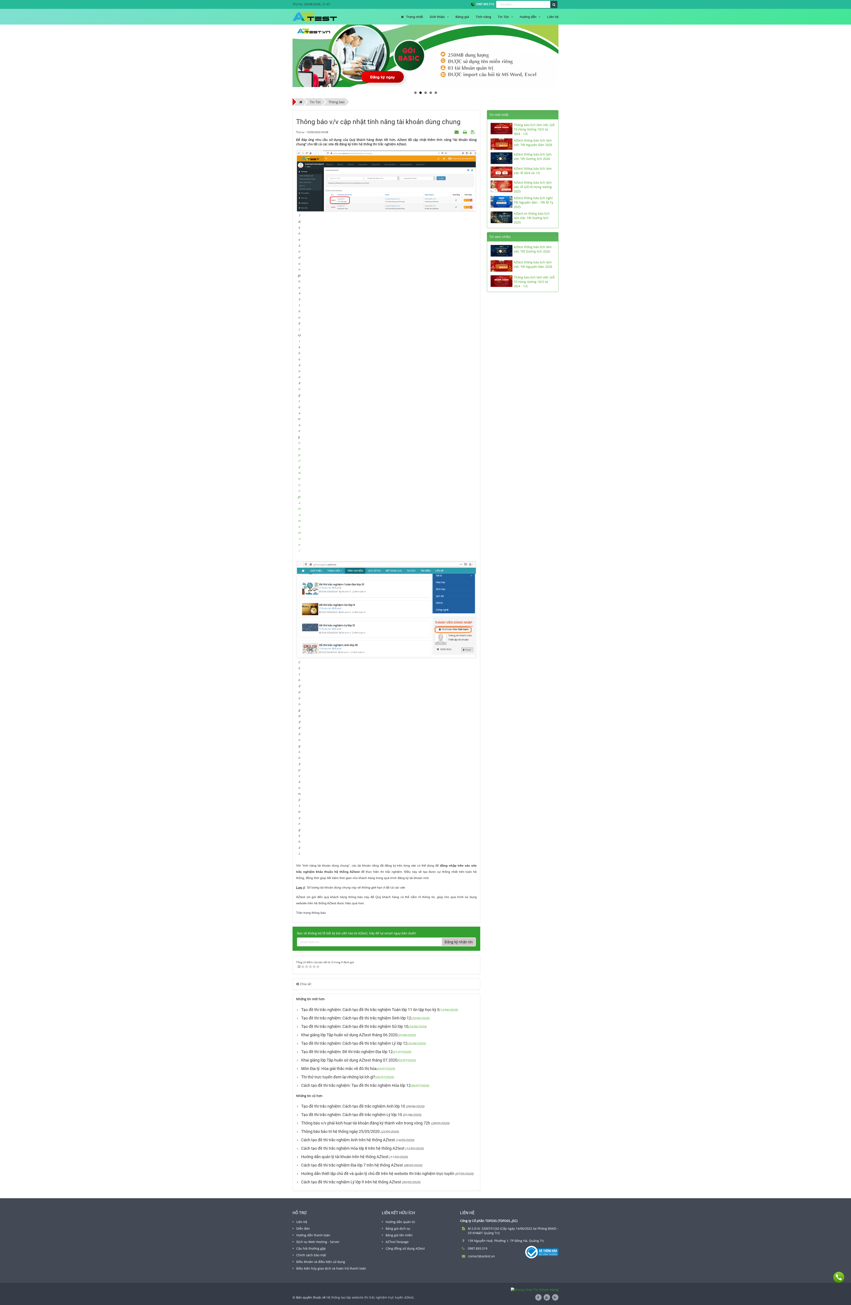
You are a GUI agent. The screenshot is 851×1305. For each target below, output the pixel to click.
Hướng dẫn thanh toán (313, 1235)
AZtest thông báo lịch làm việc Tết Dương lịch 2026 (533, 156)
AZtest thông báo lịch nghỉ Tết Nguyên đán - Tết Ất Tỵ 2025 (533, 202)
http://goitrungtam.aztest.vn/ (299, 496)
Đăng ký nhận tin (459, 941)
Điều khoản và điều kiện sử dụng (320, 1262)
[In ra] (465, 132)
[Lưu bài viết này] (473, 132)
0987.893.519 (484, 4)
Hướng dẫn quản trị (400, 1222)
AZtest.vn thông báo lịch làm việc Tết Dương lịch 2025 (532, 217)
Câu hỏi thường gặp (311, 1248)
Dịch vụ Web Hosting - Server (318, 1242)
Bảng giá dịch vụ (398, 1228)
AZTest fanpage (397, 1242)
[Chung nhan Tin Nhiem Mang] (534, 1289)
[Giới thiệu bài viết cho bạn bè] (457, 132)
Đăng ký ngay (382, 76)
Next (565, 55)
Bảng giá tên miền (399, 1235)
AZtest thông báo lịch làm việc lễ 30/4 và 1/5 (533, 170)
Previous (285, 55)
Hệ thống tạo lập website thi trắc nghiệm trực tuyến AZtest (370, 1297)
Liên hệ (301, 1222)
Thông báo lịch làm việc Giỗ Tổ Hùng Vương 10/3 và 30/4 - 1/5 (534, 129)
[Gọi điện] (838, 1277)
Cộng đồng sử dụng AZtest (405, 1248)
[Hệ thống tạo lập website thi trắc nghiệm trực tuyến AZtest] (315, 16)
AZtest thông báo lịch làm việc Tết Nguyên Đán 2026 (533, 142)
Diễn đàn (303, 1228)
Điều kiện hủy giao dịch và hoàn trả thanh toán (331, 1268)
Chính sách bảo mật (311, 1255)
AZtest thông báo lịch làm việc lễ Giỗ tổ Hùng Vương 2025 (533, 186)
